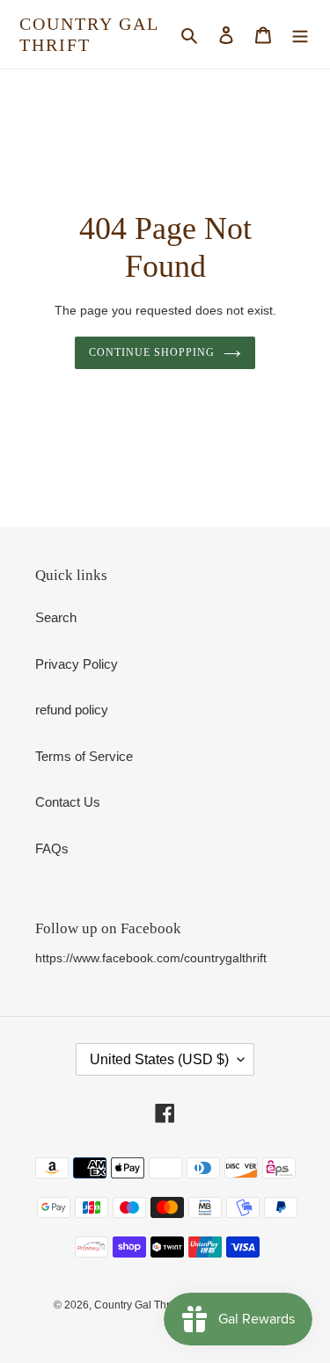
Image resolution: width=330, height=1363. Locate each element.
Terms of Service (84, 756)
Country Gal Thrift (88, 34)
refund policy (71, 709)
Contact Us (67, 801)
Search (56, 617)
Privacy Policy (76, 663)
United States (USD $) (159, 1059)
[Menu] (300, 35)
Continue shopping (152, 352)
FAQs (52, 848)
